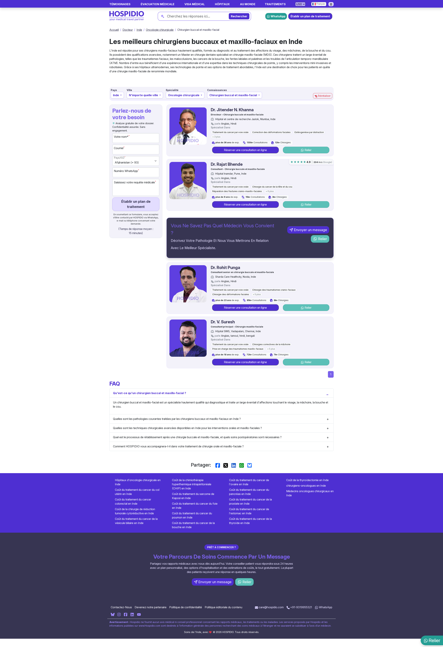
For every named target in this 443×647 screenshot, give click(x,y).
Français (320, 4)
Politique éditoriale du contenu (223, 607)
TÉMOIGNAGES (119, 4)
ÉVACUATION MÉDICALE (157, 4)
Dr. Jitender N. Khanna (232, 109)
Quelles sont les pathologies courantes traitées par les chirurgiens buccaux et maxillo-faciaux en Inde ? (177, 419)
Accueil (114, 29)
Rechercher (239, 16)
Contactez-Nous (121, 607)
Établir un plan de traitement (310, 16)
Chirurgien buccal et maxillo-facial (233, 95)
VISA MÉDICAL (194, 4)
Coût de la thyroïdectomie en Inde (307, 480)
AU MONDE (247, 4)
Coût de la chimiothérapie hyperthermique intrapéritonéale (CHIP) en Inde (191, 484)
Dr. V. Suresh (223, 321)
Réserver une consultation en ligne (245, 150)
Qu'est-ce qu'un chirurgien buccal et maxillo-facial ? (149, 393)
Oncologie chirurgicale (160, 29)
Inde (139, 29)
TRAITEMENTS (275, 4)
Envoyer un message (310, 230)
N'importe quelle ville (144, 95)
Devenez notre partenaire (150, 607)
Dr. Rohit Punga (225, 267)
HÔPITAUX (222, 4)
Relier (307, 150)
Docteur (128, 29)
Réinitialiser (324, 95)
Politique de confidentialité (185, 607)
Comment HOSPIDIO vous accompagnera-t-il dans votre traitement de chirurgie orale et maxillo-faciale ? (178, 446)
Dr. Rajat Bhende (227, 164)
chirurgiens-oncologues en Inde (306, 485)
